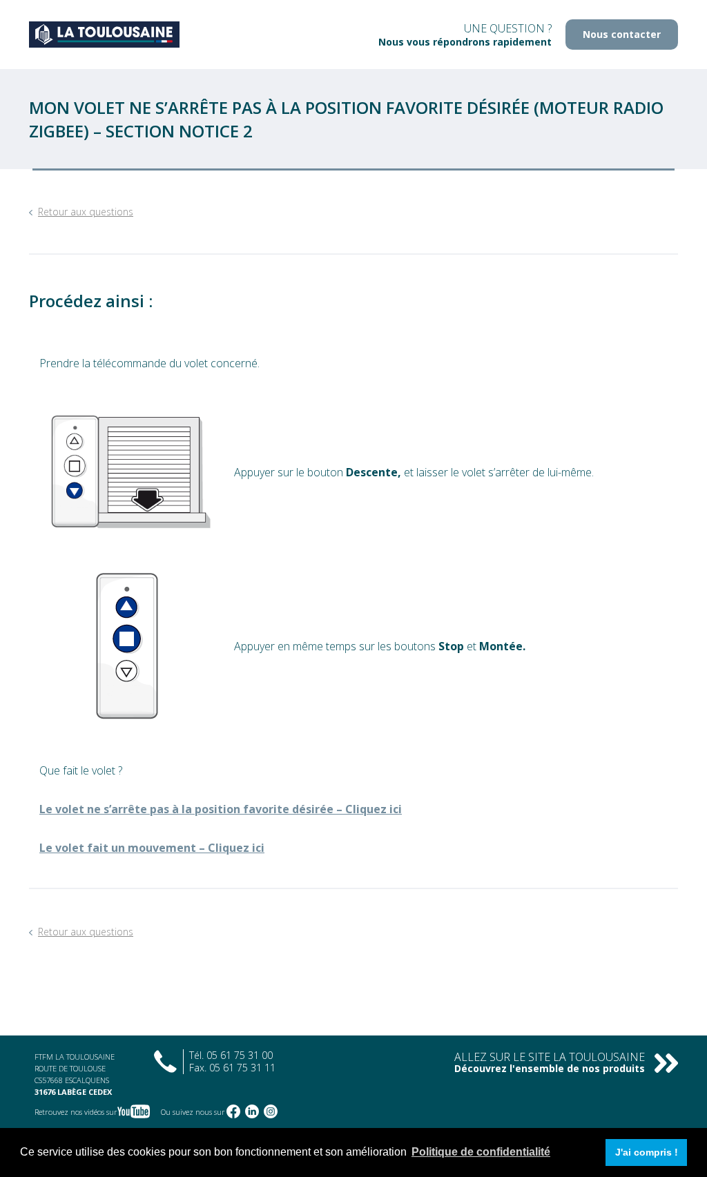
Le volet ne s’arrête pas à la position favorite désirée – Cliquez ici (220, 809)
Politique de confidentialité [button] (480, 1152)
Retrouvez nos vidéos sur (76, 1112)
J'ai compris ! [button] (646, 1152)
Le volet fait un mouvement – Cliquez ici (151, 847)
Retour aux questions (85, 211)
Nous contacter (622, 34)
